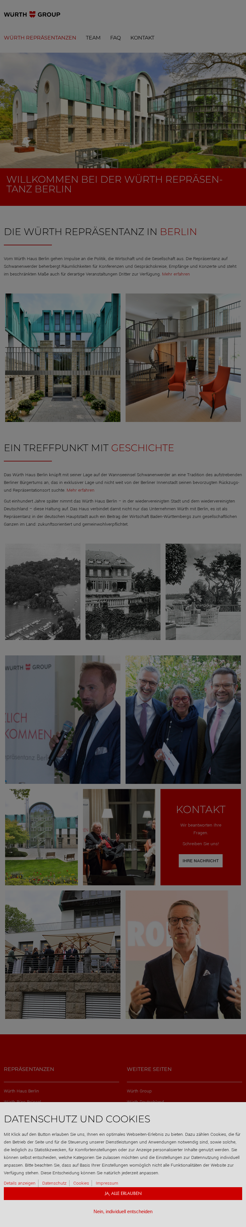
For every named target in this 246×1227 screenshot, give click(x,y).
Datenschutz (54, 1183)
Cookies (81, 1183)
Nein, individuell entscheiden (123, 1211)
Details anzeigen (20, 1183)
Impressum (107, 1183)
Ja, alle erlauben (123, 1193)
